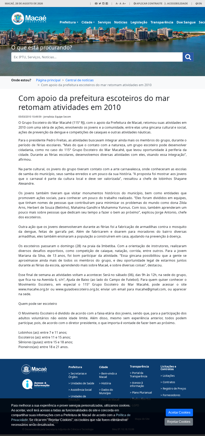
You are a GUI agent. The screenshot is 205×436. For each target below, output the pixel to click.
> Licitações (168, 376)
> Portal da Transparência (138, 374)
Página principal (48, 80)
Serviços (104, 22)
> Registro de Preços (173, 388)
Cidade (86, 22)
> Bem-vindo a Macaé (108, 375)
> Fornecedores (170, 395)
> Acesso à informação (137, 384)
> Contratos (168, 382)
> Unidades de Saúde (81, 383)
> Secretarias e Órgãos (77, 375)
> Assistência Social (79, 390)
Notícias (120, 22)
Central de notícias (79, 80)
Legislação (139, 22)
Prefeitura (68, 22)
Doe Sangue (186, 22)
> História (105, 383)
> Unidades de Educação (77, 398)
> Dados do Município (106, 391)
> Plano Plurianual (141, 392)
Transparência (162, 22)
